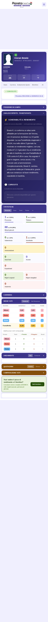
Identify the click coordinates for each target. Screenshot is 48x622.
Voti (30, 355)
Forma (27, 210)
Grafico (30, 366)
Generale (7, 210)
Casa (14, 210)
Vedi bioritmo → (37, 384)
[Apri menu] (44, 4)
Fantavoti (25, 301)
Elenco (38, 366)
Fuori (20, 210)
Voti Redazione (35, 301)
